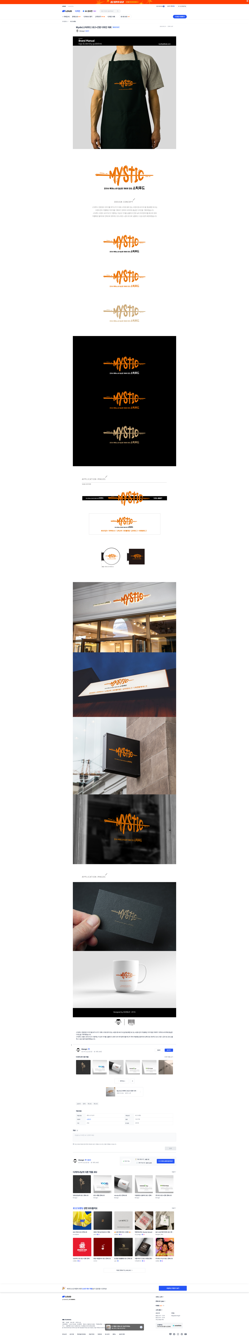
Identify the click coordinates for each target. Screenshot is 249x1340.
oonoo (95, 1261)
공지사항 (72, 1334)
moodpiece (76, 1234)
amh (94, 1234)
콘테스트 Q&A (160, 1301)
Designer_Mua (159, 1234)
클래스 (114, 1334)
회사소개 (64, 1334)
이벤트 (159, 1306)
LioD (115, 1261)
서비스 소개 (159, 1297)
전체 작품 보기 (168, 1057)
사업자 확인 (91, 1334)
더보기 (173, 1172)
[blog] (170, 1334)
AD (247, 1)
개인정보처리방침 (81, 1334)
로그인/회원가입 (182, 6)
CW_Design (138, 1234)
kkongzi (84, 1049)
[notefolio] (71, 6)
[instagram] (178, 1334)
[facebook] (174, 1334)
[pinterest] (182, 1334)
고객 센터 (158, 1310)
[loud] (64, 6)
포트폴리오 (65, 21)
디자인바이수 (138, 1261)
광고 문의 (107, 1334)
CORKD (116, 1234)
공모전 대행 (122, 1334)
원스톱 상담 (125, 17)
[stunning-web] (66, 1320)
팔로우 (87, 31)
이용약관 (100, 1334)
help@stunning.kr (175, 1315)
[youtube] (185, 1334)
